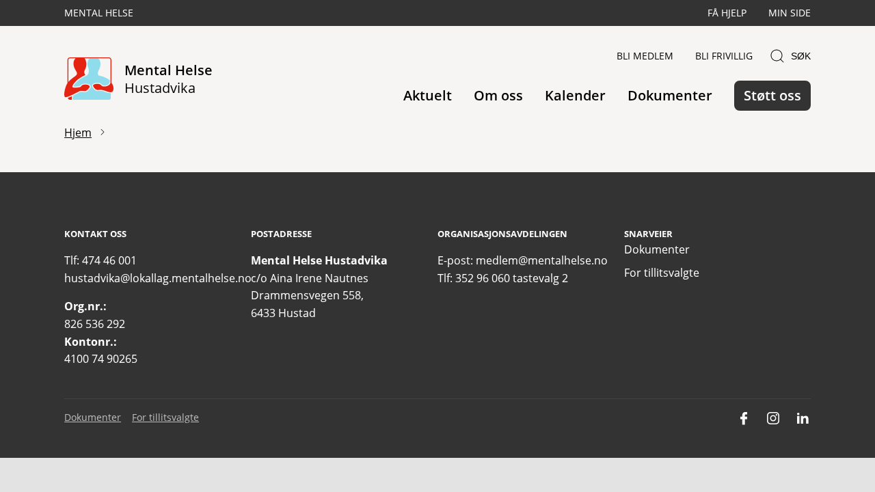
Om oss (498, 95)
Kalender (575, 95)
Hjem (78, 132)
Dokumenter (670, 95)
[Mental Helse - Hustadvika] (88, 79)
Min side (789, 12)
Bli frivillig (724, 55)
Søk (801, 56)
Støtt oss (772, 95)
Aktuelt (427, 95)
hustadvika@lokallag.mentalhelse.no (158, 278)
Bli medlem (645, 55)
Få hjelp (727, 12)
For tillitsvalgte (661, 272)
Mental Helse (98, 12)
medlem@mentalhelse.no (542, 260)
